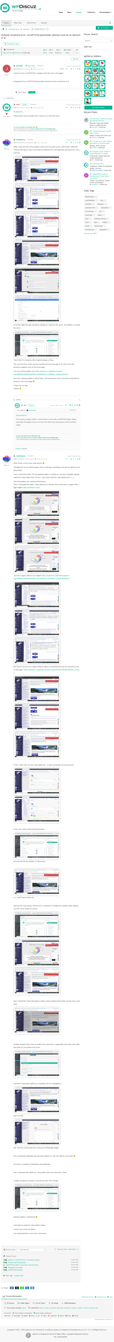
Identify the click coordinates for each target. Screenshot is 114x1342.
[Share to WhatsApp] (76, 69)
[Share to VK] (79, 69)
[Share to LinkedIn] (78, 69)
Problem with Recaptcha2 (17, 1262)
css (100, 211)
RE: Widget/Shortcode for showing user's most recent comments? (99, 176)
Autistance (18, 53)
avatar (87, 226)
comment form (90, 208)
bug (101, 200)
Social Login (98, 226)
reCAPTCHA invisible (15, 1270)
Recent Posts (31, 23)
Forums (6, 23)
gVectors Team (86, 1330)
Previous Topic (61, 1249)
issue (87, 222)
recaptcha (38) (18, 1275)
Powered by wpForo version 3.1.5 (103, 1319)
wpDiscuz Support (97, 170)
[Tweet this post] (73, 69)
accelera (94, 137)
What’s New (18, 23)
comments (104, 208)
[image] (37, 181)
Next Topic (73, 1249)
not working (89, 211)
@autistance (22, 415)
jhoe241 (19, 66)
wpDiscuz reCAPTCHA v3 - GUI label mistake (24, 1260)
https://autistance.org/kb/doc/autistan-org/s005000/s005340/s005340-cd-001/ (51, 670)
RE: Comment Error (97, 164)
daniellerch (95, 184)
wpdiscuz (100, 204)
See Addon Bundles (98, 107)
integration (103, 229)
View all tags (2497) (90, 233)
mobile (104, 222)
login (95, 222)
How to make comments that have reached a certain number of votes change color (69, 1308)
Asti (18, 104)
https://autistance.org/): (31, 487)
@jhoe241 (19, 112)
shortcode (88, 215)
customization (90, 200)
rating (100, 215)
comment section (100, 219)
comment (88, 204)
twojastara (95, 127)
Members (44, 23)
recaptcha (32, 92)
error (87, 219)
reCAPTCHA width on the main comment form (22, 1265)
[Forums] (3, 29)
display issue (89, 197)
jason (24, 1308)
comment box (89, 229)
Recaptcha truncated (15, 1267)
